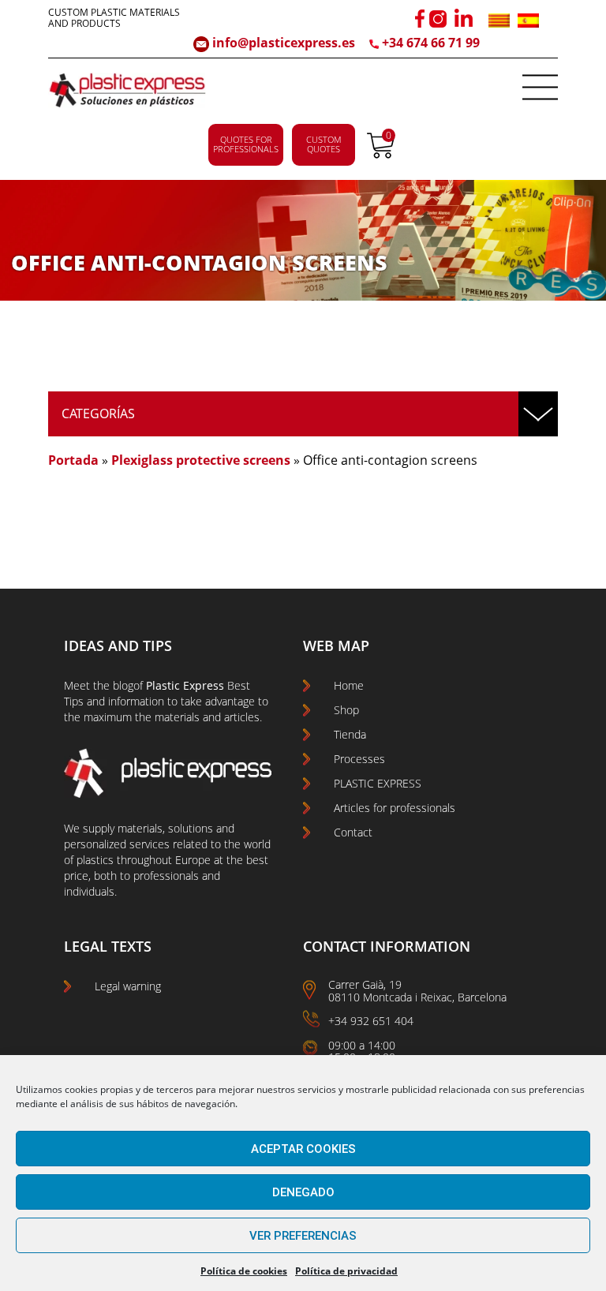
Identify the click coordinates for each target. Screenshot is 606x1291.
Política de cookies (243, 1271)
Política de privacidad (346, 1271)
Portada (73, 460)
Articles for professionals (394, 807)
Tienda (350, 734)
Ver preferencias (303, 1236)
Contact (353, 832)
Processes (359, 758)
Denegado (303, 1192)
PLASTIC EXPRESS (377, 783)
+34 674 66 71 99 (431, 42)
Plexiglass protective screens (200, 460)
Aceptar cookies (303, 1149)
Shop (346, 709)
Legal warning (128, 986)
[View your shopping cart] (381, 154)
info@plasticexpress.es (282, 42)
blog (123, 685)
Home (349, 685)
